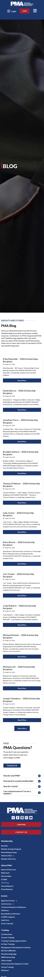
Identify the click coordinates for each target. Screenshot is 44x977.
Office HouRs (6, 961)
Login (13, 11)
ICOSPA (4, 879)
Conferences (6, 904)
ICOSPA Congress (8, 917)
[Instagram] (26, 817)
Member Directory (8, 859)
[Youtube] (30, 817)
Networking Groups (9, 852)
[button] (22, 855)
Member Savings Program (11, 849)
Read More (22, 380)
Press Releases (7, 889)
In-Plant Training (7, 944)
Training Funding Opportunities (13, 941)
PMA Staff (5, 873)
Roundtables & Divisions (10, 914)
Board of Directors (8, 870)
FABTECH (5, 920)
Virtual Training (7, 967)
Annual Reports (7, 886)
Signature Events (8, 901)
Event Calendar (7, 924)
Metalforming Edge (9, 954)
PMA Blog (5, 883)
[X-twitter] (13, 817)
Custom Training (7, 938)
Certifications (6, 934)
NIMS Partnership (8, 957)
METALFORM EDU (8, 951)
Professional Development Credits (14, 964)
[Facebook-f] (17, 817)
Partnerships (6, 876)
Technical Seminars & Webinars (13, 907)
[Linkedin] (22, 817)
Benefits (4, 846)
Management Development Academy (16, 947)
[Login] (8, 11)
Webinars (5, 910)
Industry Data (6, 856)
